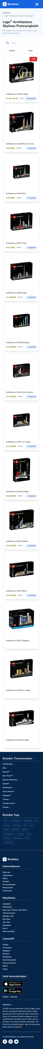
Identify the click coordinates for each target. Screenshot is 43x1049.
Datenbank (7, 907)
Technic (6, 799)
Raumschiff (15, 829)
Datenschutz (8, 887)
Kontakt (6, 881)
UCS (36, 821)
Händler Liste (8, 916)
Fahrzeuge (17, 825)
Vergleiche (7, 957)
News (5, 928)
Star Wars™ (8, 776)
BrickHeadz (7, 788)
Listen (5, 969)
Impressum (7, 890)
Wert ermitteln (9, 931)
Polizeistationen (9, 834)
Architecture (8, 764)
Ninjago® (6, 795)
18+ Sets (6, 922)
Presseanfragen (9, 884)
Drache (6, 829)
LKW (27, 838)
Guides (5, 944)
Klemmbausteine (10, 960)
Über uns (6, 872)
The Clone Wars (9, 843)
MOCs (5, 966)
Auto (31, 825)
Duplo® (6, 784)
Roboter (24, 829)
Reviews (6, 954)
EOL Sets (6, 919)
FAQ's (5, 878)
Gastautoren (8, 875)
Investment (7, 947)
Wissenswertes (9, 963)
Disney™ (6, 772)
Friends (6, 807)
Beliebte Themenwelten (17, 758)
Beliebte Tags (11, 815)
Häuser (29, 834)
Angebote (7, 904)
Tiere (25, 825)
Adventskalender (15, 821)
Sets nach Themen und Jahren (15, 910)
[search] (7, 42)
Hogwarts (7, 825)
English (5, 996)
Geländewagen (17, 838)
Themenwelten (9, 913)
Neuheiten (7, 925)
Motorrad (6, 838)
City (4, 768)
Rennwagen (27, 821)
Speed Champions (10, 780)
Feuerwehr (20, 834)
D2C (5, 821)
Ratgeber (6, 951)
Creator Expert (9, 803)
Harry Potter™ (8, 791)
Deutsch (14, 996)
